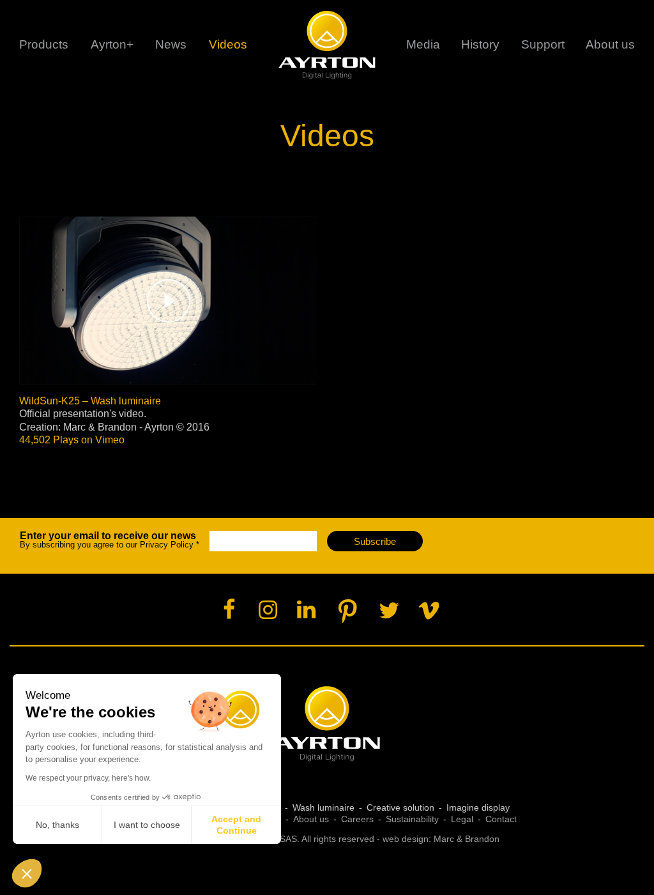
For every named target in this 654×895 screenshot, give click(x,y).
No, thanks (57, 825)
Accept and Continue (236, 825)
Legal (462, 819)
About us (311, 819)
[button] (26, 873)
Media (423, 44)
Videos (228, 44)
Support (543, 44)
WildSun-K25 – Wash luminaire (90, 400)
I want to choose (147, 825)
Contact (501, 819)
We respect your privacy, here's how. (88, 778)
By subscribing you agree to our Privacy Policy (109, 540)
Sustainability (412, 819)
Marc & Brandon (466, 839)
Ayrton (327, 45)
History (480, 44)
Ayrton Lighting (327, 724)
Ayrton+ (112, 44)
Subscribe (375, 541)
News (170, 44)
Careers (357, 819)
